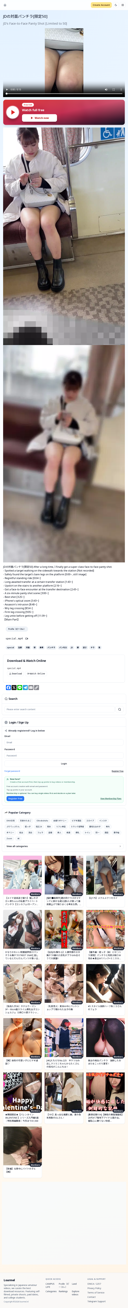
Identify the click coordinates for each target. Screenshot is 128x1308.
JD (72, 647)
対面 (28, 647)
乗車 (41, 647)
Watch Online (37, 673)
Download (17, 673)
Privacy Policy (94, 1288)
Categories (51, 1291)
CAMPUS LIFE (50, 1285)
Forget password (12, 771)
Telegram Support (96, 1301)
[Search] (119, 709)
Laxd (74, 1283)
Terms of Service (95, 1292)
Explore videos (75, 1293)
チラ (92, 647)
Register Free (117, 771)
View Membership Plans (110, 798)
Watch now (42, 118)
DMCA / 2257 (94, 1283)
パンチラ (51, 647)
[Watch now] (12, 112)
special (10, 647)
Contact (91, 1296)
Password (10, 749)
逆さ (85, 647)
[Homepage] (4, 5)
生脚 (20, 647)
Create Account (101, 4)
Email (7, 736)
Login (64, 763)
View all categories (17, 846)
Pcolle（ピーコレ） (16, 629)
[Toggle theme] (116, 5)
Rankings (63, 1291)
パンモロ (63, 647)
